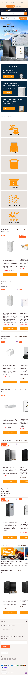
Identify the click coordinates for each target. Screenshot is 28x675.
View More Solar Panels (21, 440)
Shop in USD (9, 6)
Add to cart (10, 432)
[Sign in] (20, 10)
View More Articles (22, 545)
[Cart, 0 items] (25, 10)
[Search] (25, 13)
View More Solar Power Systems (19, 282)
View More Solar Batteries (21, 390)
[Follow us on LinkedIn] (15, 659)
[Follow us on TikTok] (13, 659)
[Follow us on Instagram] (7, 659)
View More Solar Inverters (21, 336)
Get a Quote (23, 18)
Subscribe (5, 646)
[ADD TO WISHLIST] (17, 235)
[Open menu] (2, 10)
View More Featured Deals (21, 229)
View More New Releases (21, 570)
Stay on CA (18, 6)
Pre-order (10, 481)
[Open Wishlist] (26, 673)
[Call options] (23, 10)
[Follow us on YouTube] (10, 659)
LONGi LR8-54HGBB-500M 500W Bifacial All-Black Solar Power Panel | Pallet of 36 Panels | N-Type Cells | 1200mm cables (10, 603)
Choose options (10, 274)
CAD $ (3, 652)
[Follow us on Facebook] (2, 659)
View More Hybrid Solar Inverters (19, 489)
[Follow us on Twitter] (5, 659)
